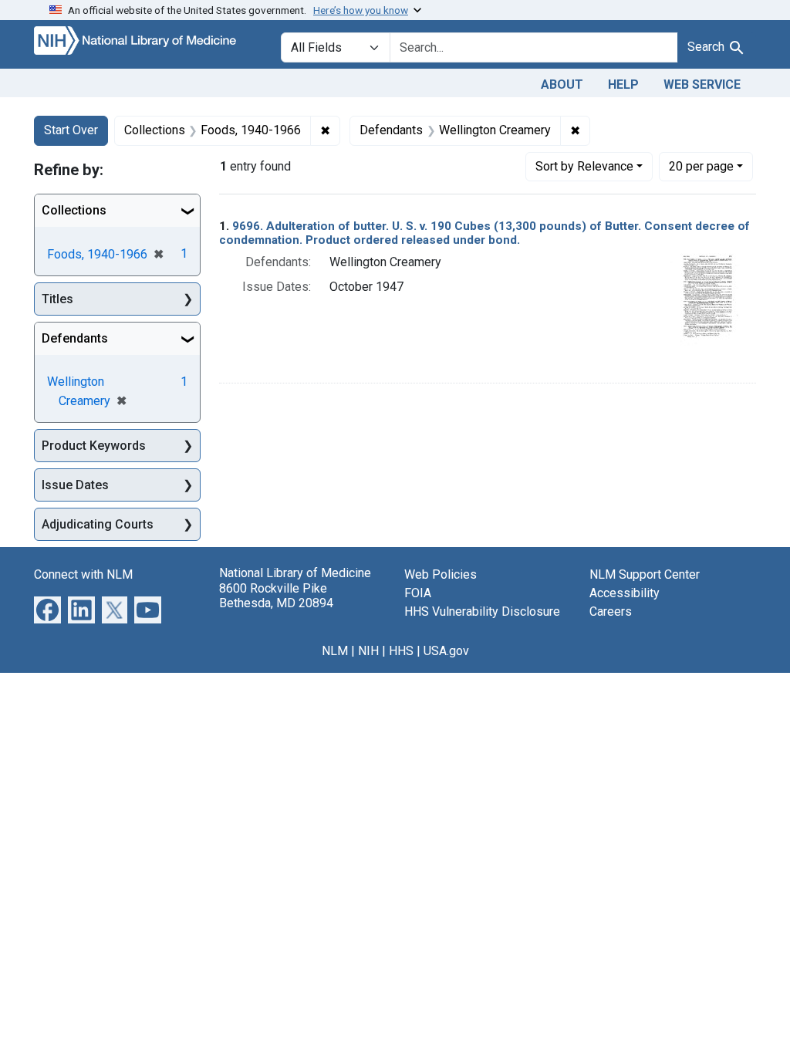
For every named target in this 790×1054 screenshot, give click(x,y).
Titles (57, 299)
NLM (335, 651)
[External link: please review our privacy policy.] (47, 609)
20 (701, 166)
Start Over (71, 130)
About (562, 84)
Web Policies (440, 574)
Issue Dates (75, 485)
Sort (584, 166)
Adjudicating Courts (98, 524)
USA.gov (446, 651)
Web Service (702, 84)
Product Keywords (94, 445)
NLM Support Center (644, 574)
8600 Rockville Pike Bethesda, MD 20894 (276, 595)
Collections (74, 210)
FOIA (417, 593)
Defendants (75, 338)
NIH (368, 651)
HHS (401, 651)
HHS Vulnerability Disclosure (482, 611)
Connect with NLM (83, 574)
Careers (610, 611)
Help (623, 84)
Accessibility (624, 593)
